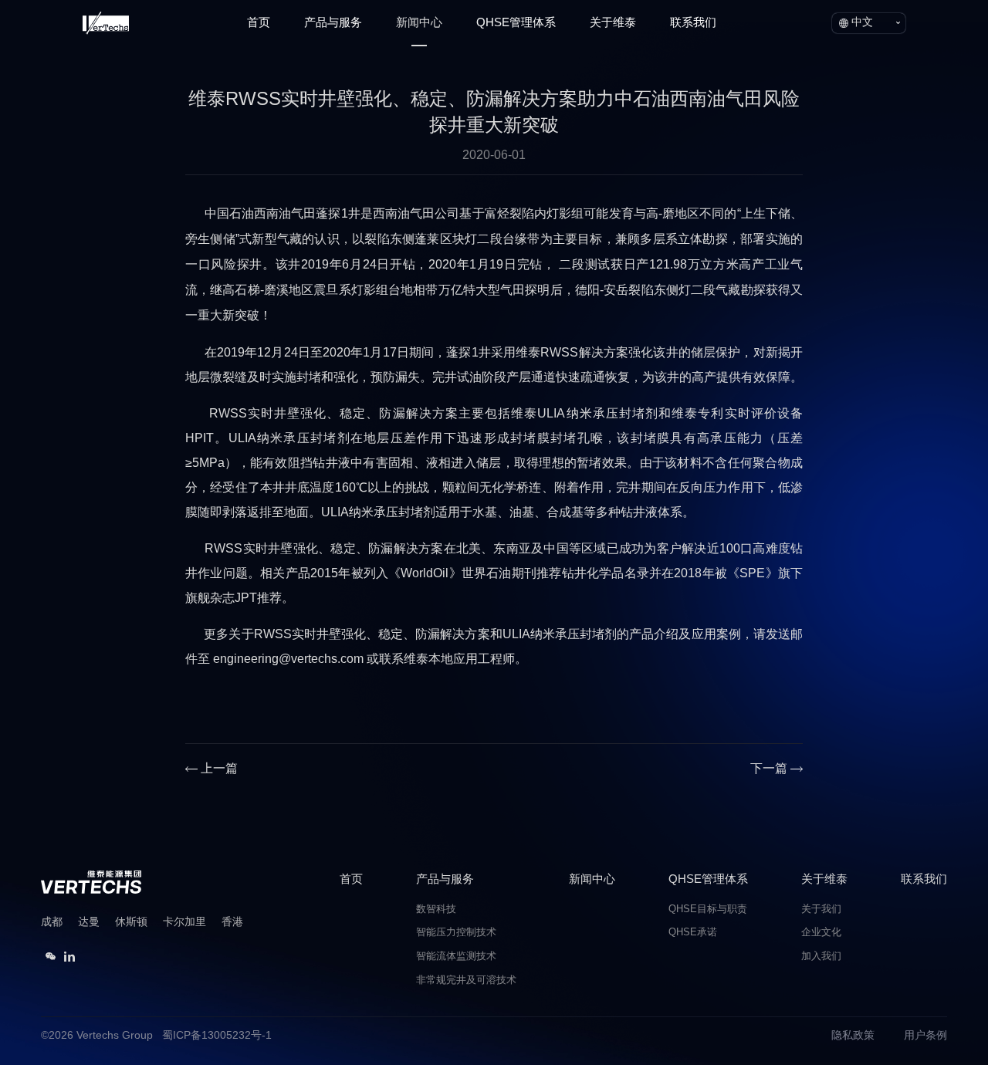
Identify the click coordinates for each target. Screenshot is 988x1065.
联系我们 (693, 23)
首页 (258, 23)
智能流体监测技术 (456, 957)
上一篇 (219, 769)
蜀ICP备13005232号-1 (217, 1036)
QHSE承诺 (692, 933)
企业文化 (821, 933)
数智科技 (436, 909)
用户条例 (925, 1036)
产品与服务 (333, 23)
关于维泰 (613, 23)
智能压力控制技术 (456, 933)
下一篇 (768, 769)
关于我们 (821, 909)
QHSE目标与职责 (707, 909)
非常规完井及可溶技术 (466, 980)
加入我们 (821, 957)
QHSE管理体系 (516, 23)
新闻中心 (419, 23)
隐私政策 (853, 1036)
